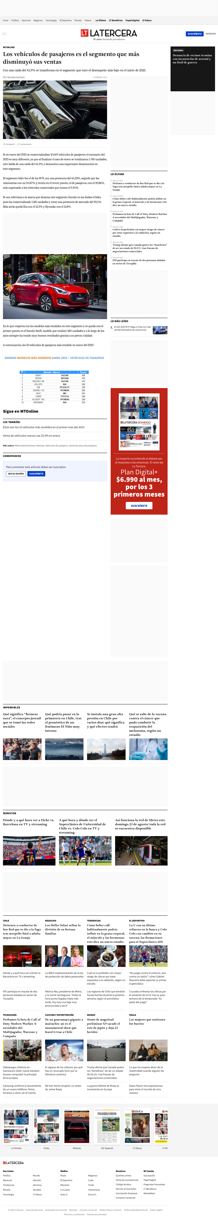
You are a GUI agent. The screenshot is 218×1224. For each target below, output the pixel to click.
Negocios (38, 20)
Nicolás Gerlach (16, 77)
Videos (88, 20)
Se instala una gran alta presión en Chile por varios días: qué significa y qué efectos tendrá (106, 720)
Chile (6, 920)
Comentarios (25, 144)
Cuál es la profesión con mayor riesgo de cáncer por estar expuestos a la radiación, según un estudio (139, 233)
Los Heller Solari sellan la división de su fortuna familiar (63, 929)
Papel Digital (132, 20)
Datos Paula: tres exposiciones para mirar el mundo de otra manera (146, 1089)
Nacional (26, 20)
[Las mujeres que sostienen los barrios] (148, 1050)
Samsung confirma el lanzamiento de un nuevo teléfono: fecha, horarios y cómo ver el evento (22, 1089)
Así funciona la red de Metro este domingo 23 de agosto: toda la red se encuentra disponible (140, 824)
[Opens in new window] (76, 1143)
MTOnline (29, 411)
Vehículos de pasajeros (56, 445)
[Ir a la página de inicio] (109, 33)
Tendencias (94, 920)
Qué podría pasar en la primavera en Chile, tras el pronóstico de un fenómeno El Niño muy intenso (63, 723)
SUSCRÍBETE (139, 506)
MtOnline (9, 47)
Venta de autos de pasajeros (83, 445)
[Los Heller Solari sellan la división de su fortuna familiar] (64, 956)
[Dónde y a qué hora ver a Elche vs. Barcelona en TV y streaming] (29, 851)
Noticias (40, 445)
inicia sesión (16, 473)
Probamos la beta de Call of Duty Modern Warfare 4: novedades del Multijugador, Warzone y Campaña (140, 217)
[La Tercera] (16, 1143)
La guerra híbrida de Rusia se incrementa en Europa (103, 1087)
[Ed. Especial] (107, 1143)
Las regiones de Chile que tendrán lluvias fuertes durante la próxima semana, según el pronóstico (106, 995)
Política (15, 20)
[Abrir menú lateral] (5, 34)
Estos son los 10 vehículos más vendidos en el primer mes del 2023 (43, 427)
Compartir (10, 144)
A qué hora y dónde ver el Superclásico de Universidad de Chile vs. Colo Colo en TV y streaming (82, 826)
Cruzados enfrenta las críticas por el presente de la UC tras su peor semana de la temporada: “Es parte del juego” (147, 997)
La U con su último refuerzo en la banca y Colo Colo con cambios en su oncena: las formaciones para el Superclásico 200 (148, 934)
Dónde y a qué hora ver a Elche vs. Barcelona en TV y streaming (28, 822)
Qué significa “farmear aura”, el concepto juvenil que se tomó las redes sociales (22, 720)
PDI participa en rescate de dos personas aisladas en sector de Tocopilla (139, 262)
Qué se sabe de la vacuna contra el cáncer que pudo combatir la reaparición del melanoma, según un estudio (147, 725)
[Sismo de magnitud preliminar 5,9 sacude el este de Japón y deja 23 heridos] (106, 1050)
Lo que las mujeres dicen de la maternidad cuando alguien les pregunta (146, 1070)
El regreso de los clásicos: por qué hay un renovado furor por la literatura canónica (63, 1070)
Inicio (5, 20)
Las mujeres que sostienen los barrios (147, 1021)
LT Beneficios (116, 20)
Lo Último (101, 20)
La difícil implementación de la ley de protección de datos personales (64, 974)
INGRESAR (211, 33)
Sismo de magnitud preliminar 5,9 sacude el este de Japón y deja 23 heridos (103, 1026)
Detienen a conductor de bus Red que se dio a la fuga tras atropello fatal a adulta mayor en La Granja (138, 186)
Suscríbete (37, 473)
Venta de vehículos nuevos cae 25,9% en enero (31, 436)
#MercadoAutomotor (25, 445)
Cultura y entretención (59, 1014)
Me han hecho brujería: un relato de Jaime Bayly (63, 1087)
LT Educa (147, 20)
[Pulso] (46, 1143)
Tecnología (51, 20)
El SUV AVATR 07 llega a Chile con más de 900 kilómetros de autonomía (132, 328)
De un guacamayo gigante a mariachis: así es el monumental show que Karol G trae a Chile (64, 1026)
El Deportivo (66, 20)
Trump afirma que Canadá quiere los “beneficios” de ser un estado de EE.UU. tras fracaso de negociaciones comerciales (140, 248)
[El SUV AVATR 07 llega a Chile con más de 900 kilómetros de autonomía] (160, 330)
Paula (132, 1014)
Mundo (78, 20)
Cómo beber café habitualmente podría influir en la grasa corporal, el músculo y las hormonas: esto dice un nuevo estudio (140, 202)
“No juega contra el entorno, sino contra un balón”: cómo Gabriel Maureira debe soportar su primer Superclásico (147, 978)
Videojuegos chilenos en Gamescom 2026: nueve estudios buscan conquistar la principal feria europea (21, 1072)
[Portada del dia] (139, 449)
